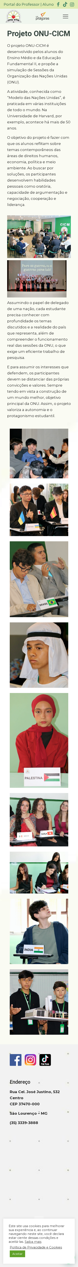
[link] (13, 16)
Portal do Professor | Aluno (29, 4)
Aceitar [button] (17, 1253)
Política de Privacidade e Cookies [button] (36, 1247)
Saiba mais (33, 1242)
